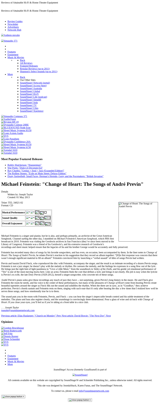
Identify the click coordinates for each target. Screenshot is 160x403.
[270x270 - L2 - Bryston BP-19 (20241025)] (10, 122)
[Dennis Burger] (9, 336)
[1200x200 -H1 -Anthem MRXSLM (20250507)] (10, 35)
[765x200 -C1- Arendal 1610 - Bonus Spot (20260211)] (9, 150)
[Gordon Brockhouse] (12, 328)
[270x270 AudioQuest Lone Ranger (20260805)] (8, 119)
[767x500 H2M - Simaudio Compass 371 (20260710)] (14, 116)
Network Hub (14, 30)
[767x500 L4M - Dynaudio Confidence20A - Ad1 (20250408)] (16, 141)
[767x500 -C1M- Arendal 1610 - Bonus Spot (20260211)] (9, 153)
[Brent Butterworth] (11, 330)
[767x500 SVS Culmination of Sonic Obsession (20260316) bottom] (4, 342)
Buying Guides (15, 21)
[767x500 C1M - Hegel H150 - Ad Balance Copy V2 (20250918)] (16, 147)
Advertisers (13, 27)
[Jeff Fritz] (6, 333)
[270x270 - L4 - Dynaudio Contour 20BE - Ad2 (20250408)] (15, 124)
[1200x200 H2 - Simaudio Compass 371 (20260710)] (9, 40)
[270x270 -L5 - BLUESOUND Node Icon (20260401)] (15, 127)
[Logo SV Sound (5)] (4, 136)
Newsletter (13, 24)
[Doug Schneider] (10, 339)
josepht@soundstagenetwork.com (18, 310)
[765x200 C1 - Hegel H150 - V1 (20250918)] (16, 144)
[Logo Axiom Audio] (12, 133)
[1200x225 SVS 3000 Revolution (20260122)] (4, 344)
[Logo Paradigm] (10, 139)
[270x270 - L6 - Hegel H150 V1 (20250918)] (16, 130)
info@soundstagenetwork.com (94, 391)
